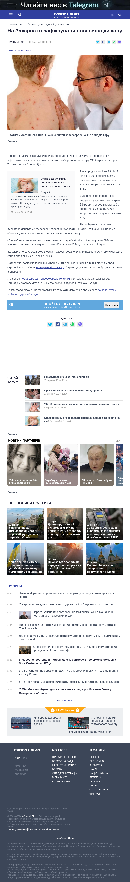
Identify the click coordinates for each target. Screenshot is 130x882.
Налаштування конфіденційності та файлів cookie (33, 829)
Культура (95, 765)
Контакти (21, 770)
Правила (20, 774)
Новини (14, 586)
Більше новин (63, 700)
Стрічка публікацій (38, 24)
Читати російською (19, 50)
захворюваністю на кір (50, 267)
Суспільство (61, 24)
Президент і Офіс (64, 757)
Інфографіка (65, 710)
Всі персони (61, 781)
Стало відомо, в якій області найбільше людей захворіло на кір (55, 182)
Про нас (20, 766)
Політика (95, 781)
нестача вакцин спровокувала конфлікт (45, 278)
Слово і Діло (15, 24)
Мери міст (59, 777)
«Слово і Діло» (29, 816)
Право (93, 785)
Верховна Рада (62, 761)
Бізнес (94, 757)
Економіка (97, 761)
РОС (119, 15)
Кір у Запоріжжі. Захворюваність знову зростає (73, 392)
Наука (93, 769)
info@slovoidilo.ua (65, 838)
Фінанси (95, 793)
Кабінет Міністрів (64, 765)
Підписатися (111, 305)
